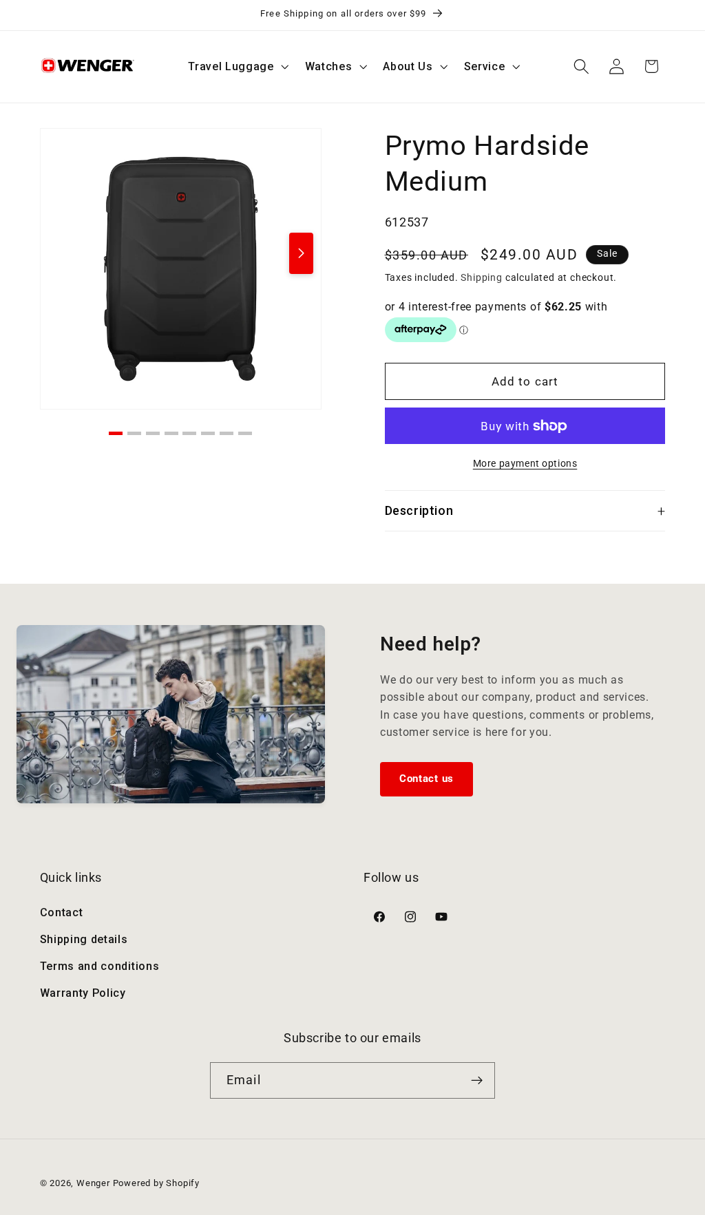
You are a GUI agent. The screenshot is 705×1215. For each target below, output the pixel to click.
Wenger (94, 1183)
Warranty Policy (83, 993)
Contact (61, 912)
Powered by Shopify (156, 1183)
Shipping (481, 277)
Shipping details (84, 939)
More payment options (525, 463)
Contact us (426, 778)
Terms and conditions (100, 966)
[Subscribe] (476, 1080)
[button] (236, 66)
